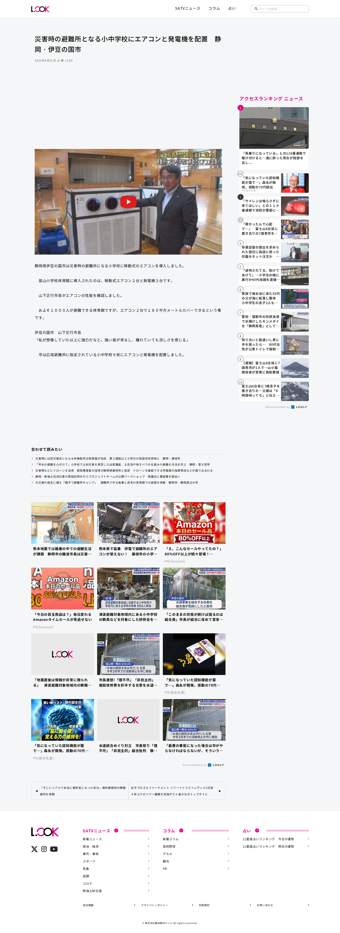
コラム (214, 8)
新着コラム (171, 839)
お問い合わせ (265, 905)
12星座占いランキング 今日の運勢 (268, 839)
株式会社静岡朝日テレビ (159, 923)
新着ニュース (92, 839)
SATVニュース (187, 8)
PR (165, 868)
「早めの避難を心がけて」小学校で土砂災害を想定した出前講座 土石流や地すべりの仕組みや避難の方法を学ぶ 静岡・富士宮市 (122, 464)
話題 (86, 876)
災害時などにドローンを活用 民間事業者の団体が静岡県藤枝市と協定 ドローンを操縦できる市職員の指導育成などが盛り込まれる (124, 470)
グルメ (167, 854)
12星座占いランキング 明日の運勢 (268, 846)
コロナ (87, 883)
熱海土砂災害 (92, 891)
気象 (86, 868)
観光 (166, 861)
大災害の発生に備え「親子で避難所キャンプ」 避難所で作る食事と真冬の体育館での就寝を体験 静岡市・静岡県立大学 (116, 482)
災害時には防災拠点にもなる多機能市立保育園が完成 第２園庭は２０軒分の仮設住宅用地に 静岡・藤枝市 (107, 458)
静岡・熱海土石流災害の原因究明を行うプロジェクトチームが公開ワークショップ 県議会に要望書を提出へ (107, 476)
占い (232, 8)
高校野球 (169, 846)
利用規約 (204, 905)
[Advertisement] (128, 112)
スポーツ (89, 861)
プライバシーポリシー (154, 905)
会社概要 (88, 905)
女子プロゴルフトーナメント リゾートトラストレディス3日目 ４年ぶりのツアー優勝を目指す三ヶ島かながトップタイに (173, 791)
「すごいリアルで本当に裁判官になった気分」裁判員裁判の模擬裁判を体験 (83, 791)
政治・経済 (91, 846)
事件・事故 (91, 854)
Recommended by (194, 765)
